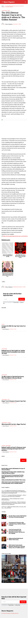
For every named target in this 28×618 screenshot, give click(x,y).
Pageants (9, 422)
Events (8, 10)
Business (3, 445)
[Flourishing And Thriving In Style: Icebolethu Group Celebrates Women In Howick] (4, 524)
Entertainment (4, 10)
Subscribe (21, 299)
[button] (2, 2)
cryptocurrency (5, 498)
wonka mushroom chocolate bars (9, 502)
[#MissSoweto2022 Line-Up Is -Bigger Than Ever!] (14, 414)
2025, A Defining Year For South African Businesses (13, 499)
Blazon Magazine (9, 2)
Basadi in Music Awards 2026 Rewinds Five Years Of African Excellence (13, 469)
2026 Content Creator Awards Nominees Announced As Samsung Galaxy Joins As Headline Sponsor (13, 482)
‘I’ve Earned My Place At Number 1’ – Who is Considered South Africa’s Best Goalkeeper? (14, 495)
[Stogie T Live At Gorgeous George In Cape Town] (14, 391)
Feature (4, 576)
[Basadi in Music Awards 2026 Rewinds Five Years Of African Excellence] (4, 516)
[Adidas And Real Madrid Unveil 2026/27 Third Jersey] (4, 539)
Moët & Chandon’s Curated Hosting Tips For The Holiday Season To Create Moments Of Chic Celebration (14, 503)
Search (3, 456)
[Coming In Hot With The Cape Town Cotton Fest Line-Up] (14, 316)
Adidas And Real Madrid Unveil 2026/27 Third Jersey (13, 480)
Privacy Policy (16, 302)
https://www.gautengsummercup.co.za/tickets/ (15, 236)
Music (8, 399)
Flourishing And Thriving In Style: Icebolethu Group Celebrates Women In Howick (13, 472)
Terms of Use (17, 605)
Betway (3, 281)
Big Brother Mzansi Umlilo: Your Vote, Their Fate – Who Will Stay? (14, 507)
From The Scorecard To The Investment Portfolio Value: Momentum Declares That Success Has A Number (13, 476)
